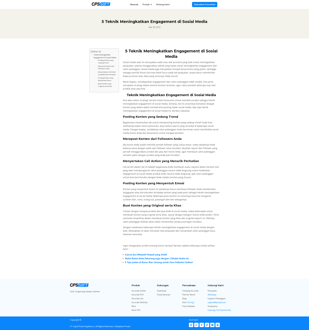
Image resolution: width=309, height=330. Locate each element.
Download (161, 290)
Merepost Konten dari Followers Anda (106, 67)
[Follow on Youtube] (212, 325)
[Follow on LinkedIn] (217, 325)
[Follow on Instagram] (191, 325)
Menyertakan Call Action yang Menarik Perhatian (107, 73)
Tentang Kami (163, 4)
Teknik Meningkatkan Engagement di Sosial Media (105, 56)
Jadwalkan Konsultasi (204, 4)
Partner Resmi (188, 294)
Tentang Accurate (190, 290)
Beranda (134, 4)
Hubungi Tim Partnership (219, 310)
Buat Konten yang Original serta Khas (105, 85)
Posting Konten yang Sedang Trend (105, 61)
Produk (147, 4)
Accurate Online (139, 290)
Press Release (188, 306)
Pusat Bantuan (163, 294)
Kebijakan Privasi (122, 326)
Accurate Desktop (140, 302)
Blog (184, 298)
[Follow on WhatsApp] (196, 325)
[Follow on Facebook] (202, 325)
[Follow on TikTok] (207, 325)
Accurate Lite (137, 298)
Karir (188, 302)
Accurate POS (138, 294)
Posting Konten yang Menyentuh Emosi (105, 79)
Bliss (134, 306)
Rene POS (136, 310)
